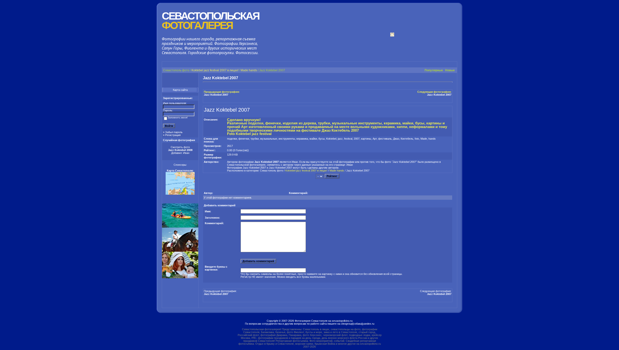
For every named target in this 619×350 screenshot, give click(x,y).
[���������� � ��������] (415, 78)
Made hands (249, 70)
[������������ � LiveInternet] (433, 78)
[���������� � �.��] (450, 78)
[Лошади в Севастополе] (180, 250)
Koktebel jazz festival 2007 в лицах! (215, 70)
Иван (186, 152)
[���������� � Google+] (411, 78)
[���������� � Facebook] (424, 78)
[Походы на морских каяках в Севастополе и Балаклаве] (180, 226)
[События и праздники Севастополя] (180, 277)
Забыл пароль (174, 132)
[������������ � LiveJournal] (437, 78)
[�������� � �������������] (419, 78)
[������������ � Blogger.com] (428, 78)
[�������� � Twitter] (446, 78)
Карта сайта (180, 89)
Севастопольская (210, 20)
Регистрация (173, 135)
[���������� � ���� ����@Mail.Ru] (441, 78)
